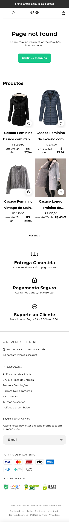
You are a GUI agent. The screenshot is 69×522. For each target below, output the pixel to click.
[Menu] (6, 13)
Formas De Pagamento (17, 390)
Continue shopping (34, 58)
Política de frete (38, 515)
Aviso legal (54, 515)
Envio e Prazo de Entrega (18, 379)
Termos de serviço (14, 402)
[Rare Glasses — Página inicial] (34, 13)
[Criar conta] (61, 439)
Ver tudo (34, 235)
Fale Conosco (11, 396)
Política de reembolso (16, 407)
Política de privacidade (17, 374)
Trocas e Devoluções (15, 385)
